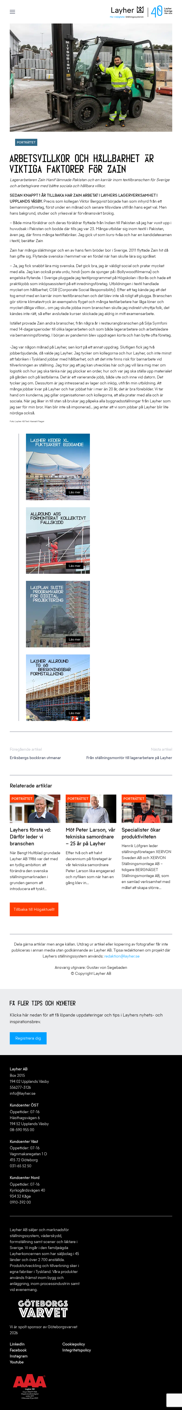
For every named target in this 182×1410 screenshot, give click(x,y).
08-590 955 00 (22, 1129)
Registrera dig (28, 1038)
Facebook (18, 1350)
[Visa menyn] (12, 12)
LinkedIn (17, 1344)
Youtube (17, 1362)
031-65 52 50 (20, 1165)
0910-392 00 (20, 1202)
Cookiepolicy (73, 1344)
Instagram (19, 1356)
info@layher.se (23, 1093)
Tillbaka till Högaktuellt (34, 909)
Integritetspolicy (76, 1350)
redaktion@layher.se (122, 956)
